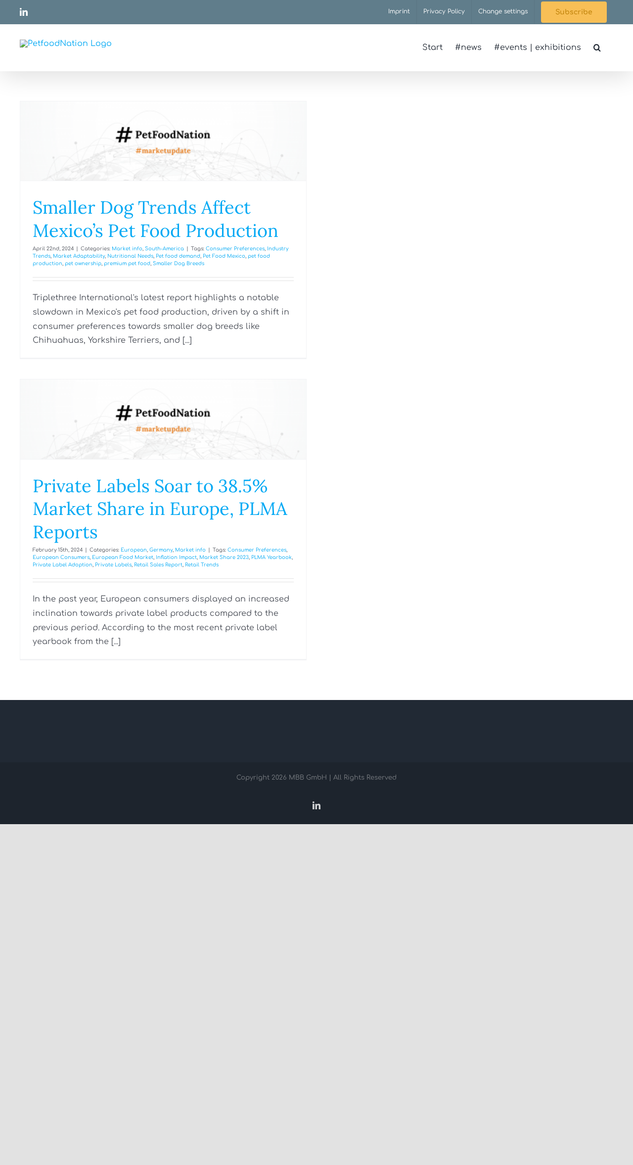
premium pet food (127, 263)
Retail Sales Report (158, 564)
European (134, 550)
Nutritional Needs (130, 256)
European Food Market (122, 557)
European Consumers (61, 557)
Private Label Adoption (62, 564)
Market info (127, 248)
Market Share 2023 (224, 557)
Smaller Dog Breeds (178, 263)
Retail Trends (202, 564)
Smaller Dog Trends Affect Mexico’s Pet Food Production (155, 219)
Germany (161, 550)
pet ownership (83, 263)
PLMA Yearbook (271, 557)
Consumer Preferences (235, 248)
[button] (597, 47)
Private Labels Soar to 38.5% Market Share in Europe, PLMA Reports (160, 509)
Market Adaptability (79, 256)
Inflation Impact (176, 557)
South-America (164, 248)
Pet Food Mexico (224, 256)
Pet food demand (178, 256)
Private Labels (113, 564)
